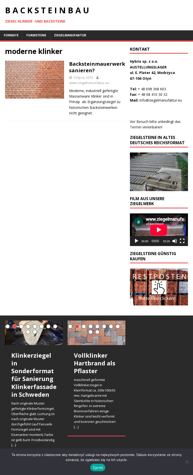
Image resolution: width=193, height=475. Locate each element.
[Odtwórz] (136, 241)
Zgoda (98, 467)
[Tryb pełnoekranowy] (182, 241)
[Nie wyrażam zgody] (186, 461)
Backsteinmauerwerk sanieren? (97, 67)
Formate (11, 35)
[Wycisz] (174, 241)
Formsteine (36, 35)
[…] (13, 445)
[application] (159, 229)
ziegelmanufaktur (70, 35)
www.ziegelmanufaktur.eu (89, 83)
